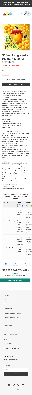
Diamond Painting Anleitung (11, 348)
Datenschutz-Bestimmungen (12, 317)
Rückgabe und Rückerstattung (12, 313)
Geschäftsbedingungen (10, 334)
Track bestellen (8, 343)
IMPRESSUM (8, 308)
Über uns (6, 299)
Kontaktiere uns (8, 330)
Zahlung (6, 339)
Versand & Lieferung (9, 304)
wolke (18, 389)
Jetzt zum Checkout (16, 84)
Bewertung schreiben (15, 280)
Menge (3, 70)
